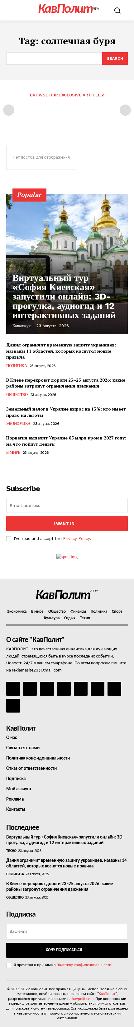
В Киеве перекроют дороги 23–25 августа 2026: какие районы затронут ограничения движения (65, 383)
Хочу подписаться (64, 950)
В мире (13, 452)
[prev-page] (8, 110)
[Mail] (47, 688)
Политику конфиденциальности (83, 965)
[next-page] (20, 468)
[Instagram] (30, 688)
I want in (64, 523)
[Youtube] (13, 706)
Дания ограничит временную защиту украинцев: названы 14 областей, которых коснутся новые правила (61, 351)
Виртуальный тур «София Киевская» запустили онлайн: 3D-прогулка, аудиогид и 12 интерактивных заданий (64, 296)
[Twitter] (97, 688)
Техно (11, 851)
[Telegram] (81, 688)
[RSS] (64, 688)
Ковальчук (21, 325)
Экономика (18, 423)
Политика (16, 366)
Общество (16, 395)
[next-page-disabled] (125, 110)
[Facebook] (13, 688)
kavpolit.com (82, 999)
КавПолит (107, 994)
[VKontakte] (114, 688)
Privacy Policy (76, 538)
